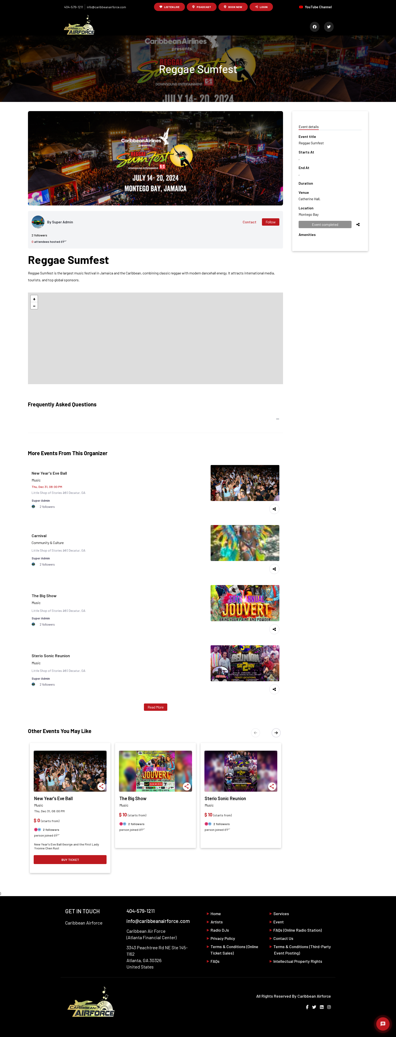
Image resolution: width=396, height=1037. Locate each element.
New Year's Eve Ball (49, 473)
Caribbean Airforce (314, 996)
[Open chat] (383, 1024)
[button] (34, 298)
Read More (156, 707)
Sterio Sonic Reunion (51, 655)
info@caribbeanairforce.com (106, 7)
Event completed (325, 224)
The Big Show (44, 595)
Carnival (39, 535)
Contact (249, 222)
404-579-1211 (73, 7)
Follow (271, 222)
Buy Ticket (70, 860)
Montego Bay (309, 214)
